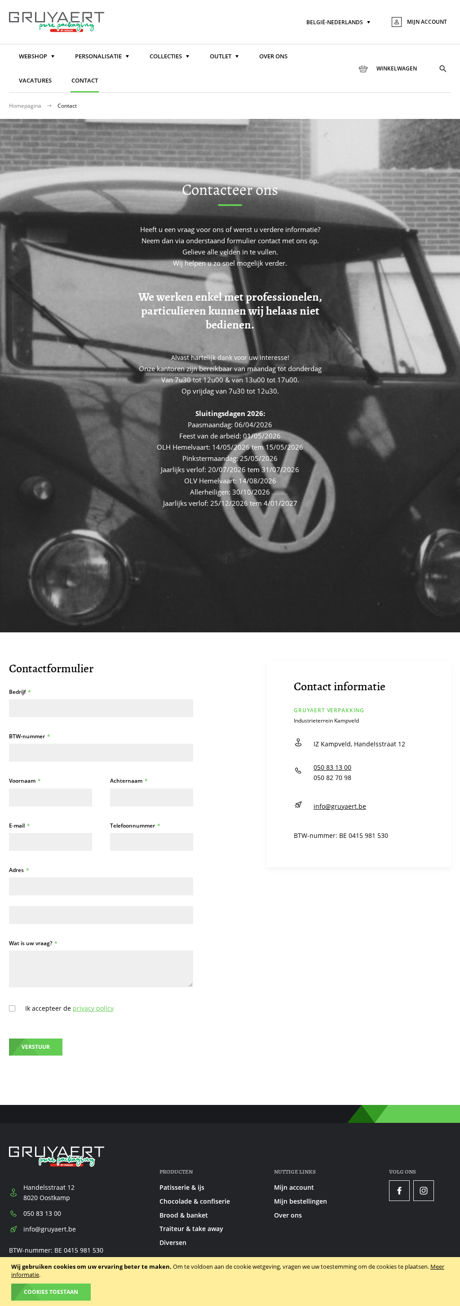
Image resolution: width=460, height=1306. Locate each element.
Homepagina (26, 106)
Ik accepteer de (69, 1008)
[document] (231, 1281)
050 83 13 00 (332, 767)
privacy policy (93, 1008)
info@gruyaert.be (340, 806)
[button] (339, 22)
